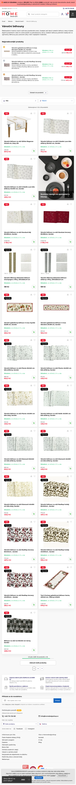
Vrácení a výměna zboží (10, 752)
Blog (40, 742)
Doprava (4, 742)
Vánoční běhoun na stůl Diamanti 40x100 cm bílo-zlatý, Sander (19, 505)
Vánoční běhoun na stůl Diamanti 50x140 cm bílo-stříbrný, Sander (19, 460)
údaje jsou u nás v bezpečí (12, 704)
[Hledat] (29, 14)
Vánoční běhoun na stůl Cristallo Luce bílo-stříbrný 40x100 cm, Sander (19, 188)
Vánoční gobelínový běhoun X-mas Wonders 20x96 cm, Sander (24, 49)
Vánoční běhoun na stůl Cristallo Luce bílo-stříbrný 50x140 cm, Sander (56, 142)
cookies (52, 775)
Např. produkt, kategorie (39, 14)
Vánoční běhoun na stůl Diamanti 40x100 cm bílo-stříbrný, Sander (56, 460)
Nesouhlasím (62, 775)
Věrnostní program (8, 740)
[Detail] (33, 287)
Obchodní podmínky (9, 745)
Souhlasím (39, 777)
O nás (40, 740)
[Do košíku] (33, 150)
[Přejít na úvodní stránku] (9, 14)
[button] (72, 14)
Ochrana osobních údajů (10, 749)
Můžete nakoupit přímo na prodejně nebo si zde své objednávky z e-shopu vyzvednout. (58, 688)
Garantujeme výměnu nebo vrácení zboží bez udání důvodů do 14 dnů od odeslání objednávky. (57, 681)
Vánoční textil (19, 21)
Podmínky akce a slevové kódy (12, 757)
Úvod (3, 21)
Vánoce (10, 21)
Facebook (19, 728)
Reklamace (5, 759)
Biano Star (5, 747)
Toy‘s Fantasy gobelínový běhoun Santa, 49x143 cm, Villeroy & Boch (55, 596)
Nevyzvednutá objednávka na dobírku (14, 754)
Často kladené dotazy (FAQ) (11, 737)
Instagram (31, 728)
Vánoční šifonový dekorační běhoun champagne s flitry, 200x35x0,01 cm (17, 278)
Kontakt (41, 737)
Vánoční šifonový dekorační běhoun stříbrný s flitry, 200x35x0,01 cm (53, 278)
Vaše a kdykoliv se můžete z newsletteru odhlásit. (23, 704)
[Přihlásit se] (62, 14)
